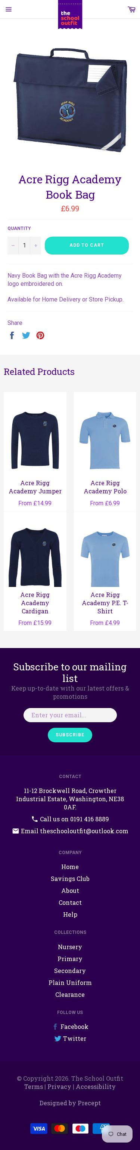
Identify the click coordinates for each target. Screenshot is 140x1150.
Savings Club (70, 878)
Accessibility (96, 1086)
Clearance (70, 994)
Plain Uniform (70, 982)
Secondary (70, 970)
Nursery (70, 947)
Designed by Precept (70, 1103)
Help (70, 914)
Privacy (59, 1086)
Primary (70, 959)
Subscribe (70, 734)
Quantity (19, 228)
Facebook (73, 1026)
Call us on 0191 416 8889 (73, 819)
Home (70, 867)
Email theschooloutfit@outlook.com (73, 831)
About (70, 890)
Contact (70, 902)
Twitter (74, 1038)
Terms (33, 1086)
